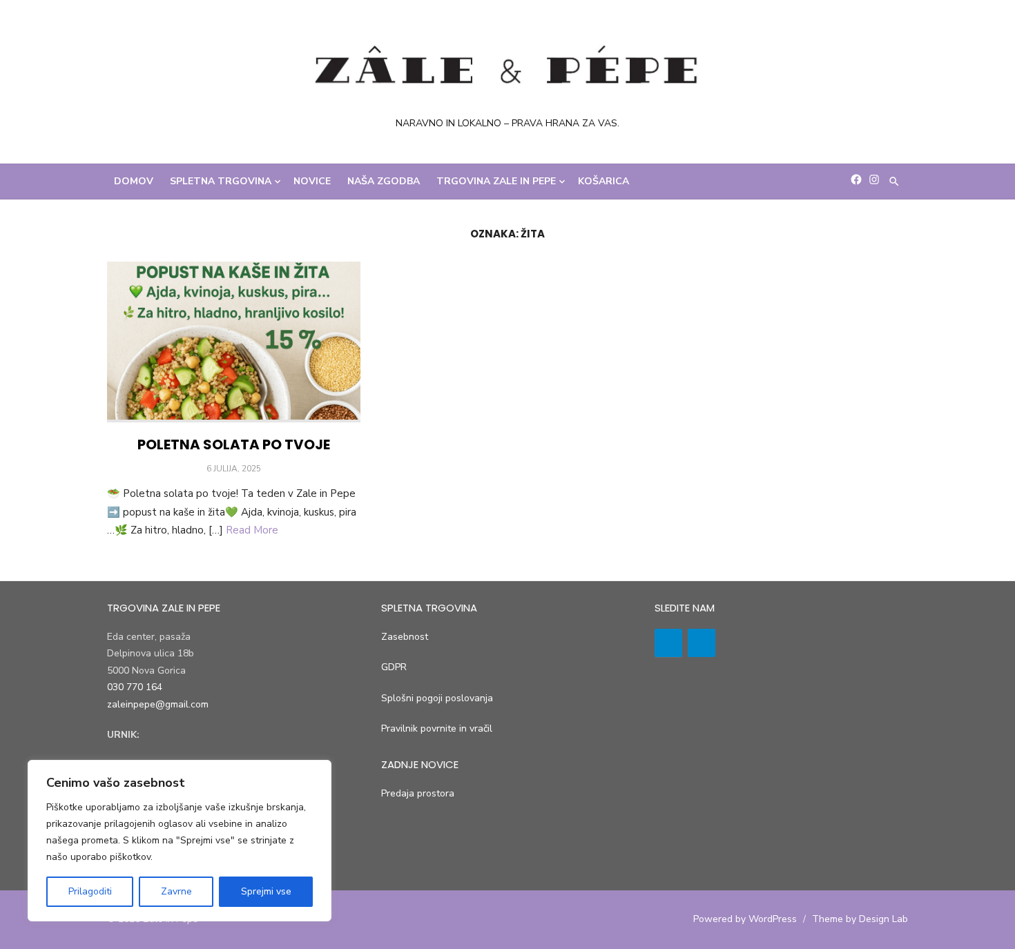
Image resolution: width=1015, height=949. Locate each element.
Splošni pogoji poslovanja (437, 698)
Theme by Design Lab (860, 919)
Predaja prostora (417, 793)
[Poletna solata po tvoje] (233, 342)
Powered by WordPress (745, 919)
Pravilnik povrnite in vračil (436, 728)
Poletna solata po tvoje (233, 444)
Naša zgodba (383, 181)
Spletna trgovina (220, 181)
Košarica (603, 181)
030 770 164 (134, 687)
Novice (312, 181)
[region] (179, 840)
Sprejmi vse (266, 891)
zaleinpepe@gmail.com (158, 704)
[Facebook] (668, 643)
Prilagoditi (90, 891)
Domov (133, 181)
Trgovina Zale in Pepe (496, 181)
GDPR (394, 667)
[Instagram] (701, 643)
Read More (252, 530)
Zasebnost (404, 636)
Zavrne (176, 891)
